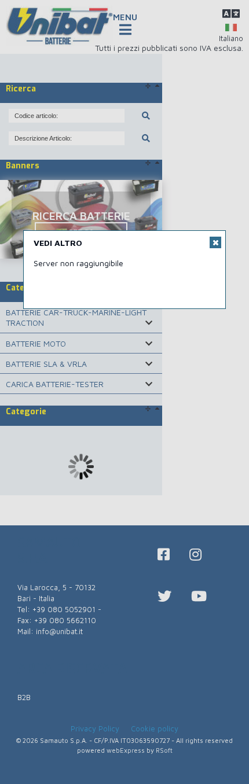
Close (215, 242)
